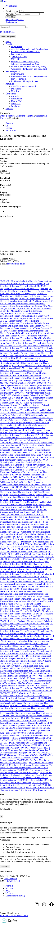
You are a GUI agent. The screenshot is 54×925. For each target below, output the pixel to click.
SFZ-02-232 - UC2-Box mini (33, 790)
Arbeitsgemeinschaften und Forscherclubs (29, 49)
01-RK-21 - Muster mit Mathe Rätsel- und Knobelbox (23, 551)
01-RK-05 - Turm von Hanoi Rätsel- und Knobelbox (25, 518)
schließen (5, 867)
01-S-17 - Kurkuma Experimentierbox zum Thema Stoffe (25, 607)
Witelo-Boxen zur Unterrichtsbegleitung (28, 66)
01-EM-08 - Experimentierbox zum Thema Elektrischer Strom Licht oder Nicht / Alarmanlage (25, 299)
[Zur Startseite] (3, 1)
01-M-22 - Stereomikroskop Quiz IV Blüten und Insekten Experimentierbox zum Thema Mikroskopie (24, 375)
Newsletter (15, 91)
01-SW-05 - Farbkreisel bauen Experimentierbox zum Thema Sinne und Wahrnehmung (26, 633)
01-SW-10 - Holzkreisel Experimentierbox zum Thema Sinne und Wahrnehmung (26, 653)
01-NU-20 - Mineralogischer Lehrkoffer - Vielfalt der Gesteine (22, 463)
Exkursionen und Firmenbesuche (25, 51)
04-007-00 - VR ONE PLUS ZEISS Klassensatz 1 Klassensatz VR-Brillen (26, 754)
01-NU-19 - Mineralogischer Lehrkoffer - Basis (24, 461)
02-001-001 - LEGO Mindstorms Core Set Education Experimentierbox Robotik (26, 689)
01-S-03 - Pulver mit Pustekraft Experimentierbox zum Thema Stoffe (22, 572)
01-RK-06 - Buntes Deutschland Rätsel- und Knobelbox (26, 520)
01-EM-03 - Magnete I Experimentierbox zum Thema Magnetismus (24, 287)
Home (8, 41)
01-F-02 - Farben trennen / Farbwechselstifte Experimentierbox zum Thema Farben (19, 322)
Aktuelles (10, 84)
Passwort (9, 14)
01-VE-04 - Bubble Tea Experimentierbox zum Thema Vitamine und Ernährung (25, 674)
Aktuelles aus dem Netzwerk (23, 86)
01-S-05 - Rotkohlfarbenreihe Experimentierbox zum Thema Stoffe (25, 577)
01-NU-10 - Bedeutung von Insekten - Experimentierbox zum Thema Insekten (25, 430)
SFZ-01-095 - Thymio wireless (26, 785)
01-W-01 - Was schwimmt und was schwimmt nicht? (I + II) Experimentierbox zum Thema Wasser (26, 678)
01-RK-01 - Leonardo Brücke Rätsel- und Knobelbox (23, 508)
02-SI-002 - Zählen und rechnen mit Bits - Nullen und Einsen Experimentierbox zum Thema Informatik (26, 706)
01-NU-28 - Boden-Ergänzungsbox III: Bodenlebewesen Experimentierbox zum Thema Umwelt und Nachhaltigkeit (26, 494)
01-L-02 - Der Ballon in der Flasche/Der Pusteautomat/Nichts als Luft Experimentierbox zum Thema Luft (26, 345)
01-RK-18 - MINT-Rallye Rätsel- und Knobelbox (32, 544)
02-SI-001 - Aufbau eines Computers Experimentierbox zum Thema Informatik (27, 703)
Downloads (16, 89)
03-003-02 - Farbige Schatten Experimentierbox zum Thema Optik (21, 734)
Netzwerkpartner (13, 71)
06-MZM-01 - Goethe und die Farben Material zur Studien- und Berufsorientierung (26, 757)
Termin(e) (10, 128)
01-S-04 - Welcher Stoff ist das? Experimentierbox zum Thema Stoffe (27, 575)
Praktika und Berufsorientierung (25, 61)
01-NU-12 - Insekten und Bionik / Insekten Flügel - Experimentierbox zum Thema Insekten (26, 433)
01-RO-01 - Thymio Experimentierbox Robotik (27, 560)
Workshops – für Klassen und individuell (29, 69)
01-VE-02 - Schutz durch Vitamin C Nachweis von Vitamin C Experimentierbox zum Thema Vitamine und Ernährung (24, 665)
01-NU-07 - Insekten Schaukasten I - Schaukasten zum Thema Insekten (26, 418)
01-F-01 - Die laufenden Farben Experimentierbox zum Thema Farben (26, 317)
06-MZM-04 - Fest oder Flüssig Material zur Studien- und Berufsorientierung (26, 767)
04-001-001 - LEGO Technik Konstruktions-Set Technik (25, 740)
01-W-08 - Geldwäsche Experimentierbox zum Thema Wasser (23, 687)
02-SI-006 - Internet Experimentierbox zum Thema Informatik (23, 721)
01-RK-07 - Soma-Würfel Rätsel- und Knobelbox (24, 523)
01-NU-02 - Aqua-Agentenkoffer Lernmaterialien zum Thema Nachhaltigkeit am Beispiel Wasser (24, 405)
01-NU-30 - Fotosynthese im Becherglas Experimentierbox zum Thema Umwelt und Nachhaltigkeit (26, 505)
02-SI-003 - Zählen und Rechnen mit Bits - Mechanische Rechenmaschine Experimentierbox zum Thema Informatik (26, 710)
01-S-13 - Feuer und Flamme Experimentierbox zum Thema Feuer (20, 605)
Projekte (9, 44)
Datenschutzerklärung (15, 896)
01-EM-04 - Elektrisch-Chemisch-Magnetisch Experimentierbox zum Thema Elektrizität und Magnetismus (26, 291)
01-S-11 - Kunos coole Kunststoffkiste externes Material (26, 600)
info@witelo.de (14, 881)
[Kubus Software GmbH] (9, 924)
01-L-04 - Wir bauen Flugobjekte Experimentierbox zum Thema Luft (26, 351)
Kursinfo (9, 123)
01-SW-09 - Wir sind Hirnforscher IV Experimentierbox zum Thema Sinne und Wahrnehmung (24, 649)
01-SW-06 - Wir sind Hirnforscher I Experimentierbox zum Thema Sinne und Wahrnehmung (27, 637)
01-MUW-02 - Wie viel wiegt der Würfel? (25, 381)
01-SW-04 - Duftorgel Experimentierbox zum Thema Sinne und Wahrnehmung (24, 629)
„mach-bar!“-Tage (19, 56)
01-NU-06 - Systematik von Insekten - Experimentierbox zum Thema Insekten (23, 416)
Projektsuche (11, 6)
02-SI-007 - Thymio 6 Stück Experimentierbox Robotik (26, 724)
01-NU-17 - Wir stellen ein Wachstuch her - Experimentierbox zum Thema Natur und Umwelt (25, 455)
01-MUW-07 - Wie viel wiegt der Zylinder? (19, 395)
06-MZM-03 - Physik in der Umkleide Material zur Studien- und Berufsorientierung (26, 763)
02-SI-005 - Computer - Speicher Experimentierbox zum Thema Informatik (24, 719)
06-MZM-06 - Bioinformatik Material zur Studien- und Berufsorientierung (26, 773)
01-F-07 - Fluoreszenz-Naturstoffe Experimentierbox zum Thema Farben (23, 337)
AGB (8, 891)
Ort (7, 125)
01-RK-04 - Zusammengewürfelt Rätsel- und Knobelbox (22, 515)
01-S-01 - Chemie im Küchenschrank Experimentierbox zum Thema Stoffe (23, 565)
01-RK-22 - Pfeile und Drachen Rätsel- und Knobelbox (25, 552)
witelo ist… (16, 96)
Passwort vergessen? (15, 19)
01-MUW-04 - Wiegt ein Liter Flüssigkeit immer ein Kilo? (25, 388)
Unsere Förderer (18, 101)
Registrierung (11, 22)
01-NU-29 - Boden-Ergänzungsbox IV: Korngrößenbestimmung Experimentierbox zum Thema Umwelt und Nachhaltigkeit (25, 499)
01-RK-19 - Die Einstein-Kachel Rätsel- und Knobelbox (24, 547)
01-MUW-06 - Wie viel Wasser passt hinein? (31, 393)
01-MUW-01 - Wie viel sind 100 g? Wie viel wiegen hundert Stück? (25, 379)
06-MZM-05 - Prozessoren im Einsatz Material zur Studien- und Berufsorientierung (25, 771)
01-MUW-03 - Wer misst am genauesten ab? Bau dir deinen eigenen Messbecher (26, 384)
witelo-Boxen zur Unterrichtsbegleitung (17, 116)
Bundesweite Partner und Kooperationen (29, 76)
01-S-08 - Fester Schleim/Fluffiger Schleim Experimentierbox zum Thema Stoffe (26, 586)
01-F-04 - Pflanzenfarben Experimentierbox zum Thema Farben (25, 327)
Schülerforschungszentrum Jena (25, 64)
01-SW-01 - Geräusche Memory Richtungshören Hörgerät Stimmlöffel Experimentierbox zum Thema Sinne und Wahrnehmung (26, 616)
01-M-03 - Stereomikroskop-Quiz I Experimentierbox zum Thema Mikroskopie (20, 359)
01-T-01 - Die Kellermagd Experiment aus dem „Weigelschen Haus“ (25, 657)
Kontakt (9, 108)
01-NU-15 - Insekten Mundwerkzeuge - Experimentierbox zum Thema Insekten (27, 446)
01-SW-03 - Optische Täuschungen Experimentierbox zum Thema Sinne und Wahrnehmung (26, 626)
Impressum (10, 888)
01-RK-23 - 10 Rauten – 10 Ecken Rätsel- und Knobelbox (26, 555)
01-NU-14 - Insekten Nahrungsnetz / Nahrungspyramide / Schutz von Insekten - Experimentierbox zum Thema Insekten (27, 442)
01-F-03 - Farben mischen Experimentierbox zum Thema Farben (24, 324)
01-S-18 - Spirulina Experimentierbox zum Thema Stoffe (25, 610)
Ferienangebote (18, 54)
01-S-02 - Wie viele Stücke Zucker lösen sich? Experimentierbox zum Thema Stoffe (26, 569)
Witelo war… (17, 106)
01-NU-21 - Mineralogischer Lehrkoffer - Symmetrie (26, 466)
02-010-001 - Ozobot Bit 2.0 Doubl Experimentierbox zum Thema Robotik (24, 696)
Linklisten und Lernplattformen (24, 81)
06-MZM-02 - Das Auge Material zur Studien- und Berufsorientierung (25, 761)
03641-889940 (10, 878)
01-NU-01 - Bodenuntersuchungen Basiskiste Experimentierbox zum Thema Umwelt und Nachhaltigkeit (26, 400)
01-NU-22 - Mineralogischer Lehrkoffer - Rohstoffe (23, 468)
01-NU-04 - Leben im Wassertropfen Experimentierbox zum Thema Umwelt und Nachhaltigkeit (25, 409)
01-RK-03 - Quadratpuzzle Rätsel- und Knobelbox (22, 513)
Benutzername (12, 11)
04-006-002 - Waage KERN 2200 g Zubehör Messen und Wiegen (25, 749)
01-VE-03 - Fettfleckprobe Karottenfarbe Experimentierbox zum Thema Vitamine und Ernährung (26, 670)
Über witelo (11, 94)
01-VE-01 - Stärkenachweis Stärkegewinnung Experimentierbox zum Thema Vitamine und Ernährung (25, 661)
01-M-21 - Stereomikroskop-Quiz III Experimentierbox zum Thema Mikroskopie (21, 371)
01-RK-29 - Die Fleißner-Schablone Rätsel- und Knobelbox (27, 557)
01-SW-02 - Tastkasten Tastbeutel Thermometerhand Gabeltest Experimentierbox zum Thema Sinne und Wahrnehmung (26, 621)
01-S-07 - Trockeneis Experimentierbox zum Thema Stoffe (27, 582)
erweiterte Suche (7, 32)
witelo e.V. (15, 103)
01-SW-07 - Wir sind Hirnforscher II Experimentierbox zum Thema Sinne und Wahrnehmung (26, 641)
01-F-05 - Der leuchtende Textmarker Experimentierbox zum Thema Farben (26, 330)
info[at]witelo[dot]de (16, 264)
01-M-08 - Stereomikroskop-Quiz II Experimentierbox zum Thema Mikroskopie (24, 363)
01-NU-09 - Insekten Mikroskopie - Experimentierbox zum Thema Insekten (23, 426)
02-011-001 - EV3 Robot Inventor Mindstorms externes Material (26, 699)
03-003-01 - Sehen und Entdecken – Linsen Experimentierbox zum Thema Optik (26, 730)
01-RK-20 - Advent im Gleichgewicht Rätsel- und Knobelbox (26, 548)
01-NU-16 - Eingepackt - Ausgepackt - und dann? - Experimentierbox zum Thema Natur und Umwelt (25, 450)
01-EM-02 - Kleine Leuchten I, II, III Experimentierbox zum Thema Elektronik (24, 284)
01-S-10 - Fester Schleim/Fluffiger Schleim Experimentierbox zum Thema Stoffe (25, 597)
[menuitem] (30, 6)
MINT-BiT (16, 59)
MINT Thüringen (18, 79)
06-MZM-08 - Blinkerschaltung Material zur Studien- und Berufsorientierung (26, 781)
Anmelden (11, 17)
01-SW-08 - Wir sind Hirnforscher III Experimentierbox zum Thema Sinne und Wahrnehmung (25, 646)
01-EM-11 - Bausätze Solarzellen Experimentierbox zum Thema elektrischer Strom (21, 314)
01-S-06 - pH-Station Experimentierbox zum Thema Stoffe (26, 580)
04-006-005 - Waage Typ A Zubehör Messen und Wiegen (25, 751)
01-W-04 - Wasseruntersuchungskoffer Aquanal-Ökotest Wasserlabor (25, 684)
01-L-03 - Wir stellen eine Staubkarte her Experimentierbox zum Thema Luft (27, 349)
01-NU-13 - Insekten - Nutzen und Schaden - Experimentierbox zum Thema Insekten (26, 437)
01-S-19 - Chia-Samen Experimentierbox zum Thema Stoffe (26, 612)
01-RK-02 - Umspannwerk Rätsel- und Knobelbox (23, 510)
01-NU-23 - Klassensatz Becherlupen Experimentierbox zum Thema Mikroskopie (24, 472)
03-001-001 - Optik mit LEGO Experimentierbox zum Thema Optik (25, 726)
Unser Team (16, 98)
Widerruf (9, 893)
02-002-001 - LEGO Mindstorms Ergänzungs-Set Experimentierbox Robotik (21, 694)
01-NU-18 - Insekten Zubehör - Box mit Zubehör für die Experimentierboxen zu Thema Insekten (27, 458)
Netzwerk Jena (17, 74)
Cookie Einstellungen (9, 913)
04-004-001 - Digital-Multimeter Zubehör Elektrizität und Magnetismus (26, 742)
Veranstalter (11, 130)
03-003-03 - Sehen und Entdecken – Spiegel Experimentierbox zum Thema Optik (26, 736)
